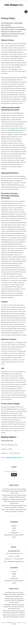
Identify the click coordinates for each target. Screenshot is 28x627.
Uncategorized (14, 532)
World (14, 537)
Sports (14, 530)
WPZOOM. (14, 624)
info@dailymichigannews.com (13, 457)
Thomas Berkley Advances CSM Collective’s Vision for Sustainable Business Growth (14, 600)
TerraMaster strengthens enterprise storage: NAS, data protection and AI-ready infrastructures (14, 501)
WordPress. (10, 622)
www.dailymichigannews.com (15, 130)
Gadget (14, 528)
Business (14, 525)
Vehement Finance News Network (14, 535)
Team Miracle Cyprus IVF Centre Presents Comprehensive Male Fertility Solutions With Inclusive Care (14, 491)
